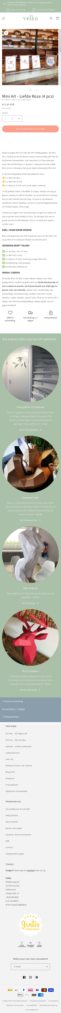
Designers (10, 778)
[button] (3, 18)
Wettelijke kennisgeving (48, 1005)
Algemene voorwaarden (17, 791)
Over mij (9, 759)
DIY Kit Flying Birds (28, 429)
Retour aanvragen (14, 828)
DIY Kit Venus (28, 603)
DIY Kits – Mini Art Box (16, 740)
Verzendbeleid (31, 1005)
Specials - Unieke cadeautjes (19, 746)
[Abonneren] (47, 966)
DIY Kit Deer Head (28, 690)
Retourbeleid (12, 821)
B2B (7, 841)
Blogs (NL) (10, 772)
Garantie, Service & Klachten (18, 834)
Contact (9, 847)
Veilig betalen (12, 815)
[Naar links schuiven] (24, 90)
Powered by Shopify (20, 1001)
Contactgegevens (31, 1010)
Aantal (4, 113)
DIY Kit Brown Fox (28, 520)
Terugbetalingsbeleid (38, 1001)
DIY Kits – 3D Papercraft (16, 733)
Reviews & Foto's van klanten (19, 765)
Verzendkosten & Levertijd (18, 809)
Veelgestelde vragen (15, 853)
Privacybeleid (12, 784)
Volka (10, 1001)
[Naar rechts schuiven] (37, 90)
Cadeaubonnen (13, 753)
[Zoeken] (51, 18)
